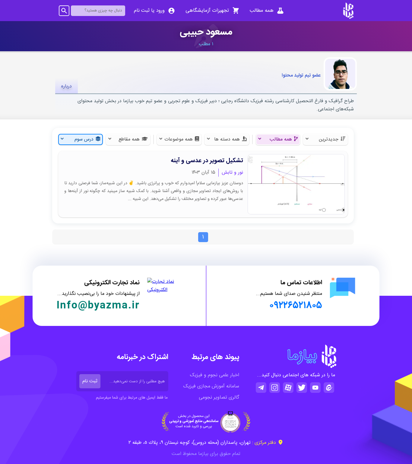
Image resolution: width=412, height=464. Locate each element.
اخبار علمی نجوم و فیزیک (214, 375)
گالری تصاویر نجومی (219, 397)
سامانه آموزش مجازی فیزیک (211, 386)
